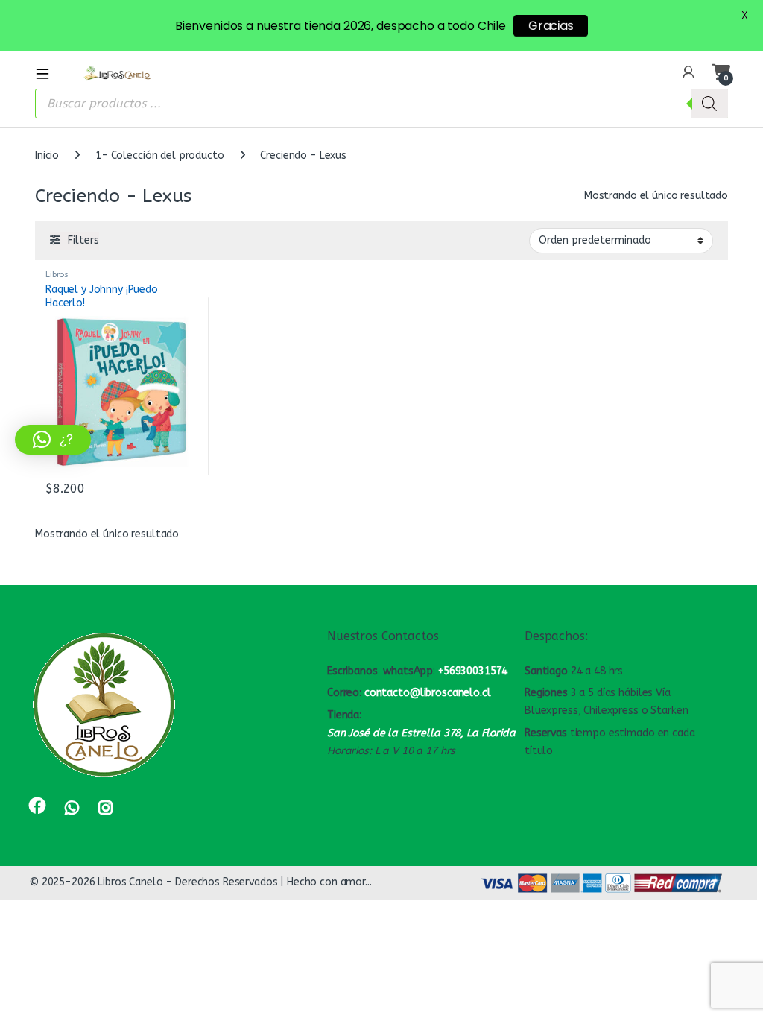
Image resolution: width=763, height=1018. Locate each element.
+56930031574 (472, 671)
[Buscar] (709, 103)
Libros (57, 274)
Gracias (550, 25)
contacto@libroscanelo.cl (427, 692)
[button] (53, 440)
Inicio (47, 155)
